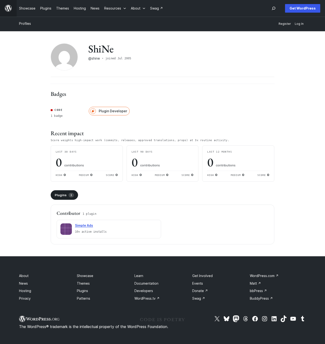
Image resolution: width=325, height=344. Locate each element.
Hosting (25, 291)
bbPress (258, 291)
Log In (299, 24)
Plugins (63, 195)
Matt (255, 283)
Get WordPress (303, 8)
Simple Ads (84, 225)
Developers (143, 291)
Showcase (85, 276)
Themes (83, 283)
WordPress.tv (147, 298)
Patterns (83, 298)
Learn (138, 276)
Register (285, 24)
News (23, 283)
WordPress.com (264, 276)
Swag (198, 298)
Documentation (146, 283)
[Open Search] (273, 8)
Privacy (25, 298)
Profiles (25, 23)
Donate (200, 291)
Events (197, 283)
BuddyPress (261, 298)
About (24, 276)
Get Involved (202, 276)
